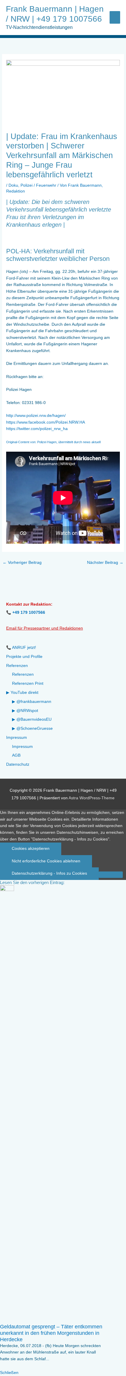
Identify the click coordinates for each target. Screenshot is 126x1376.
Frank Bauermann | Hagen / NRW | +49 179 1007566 (55, 13)
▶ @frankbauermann (31, 701)
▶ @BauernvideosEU (32, 719)
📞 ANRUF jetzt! (21, 647)
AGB (16, 755)
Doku (13, 185)
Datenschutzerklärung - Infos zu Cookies (49, 873)
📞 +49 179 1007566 (25, 612)
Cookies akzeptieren (31, 848)
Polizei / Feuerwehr (38, 185)
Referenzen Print (27, 683)
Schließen (9, 1372)
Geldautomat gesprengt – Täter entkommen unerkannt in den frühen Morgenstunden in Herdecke (51, 1332)
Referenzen (17, 665)
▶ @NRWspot (25, 710)
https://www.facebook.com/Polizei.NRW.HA (45, 422)
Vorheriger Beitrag (22, 562)
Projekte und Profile (24, 656)
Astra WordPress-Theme (92, 798)
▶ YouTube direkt (22, 692)
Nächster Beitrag (105, 562)
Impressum (16, 737)
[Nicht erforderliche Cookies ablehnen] (111, 874)
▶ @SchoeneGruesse (32, 728)
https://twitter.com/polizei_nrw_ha (37, 429)
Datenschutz (17, 764)
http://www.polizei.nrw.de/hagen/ (36, 415)
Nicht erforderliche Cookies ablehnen (46, 861)
